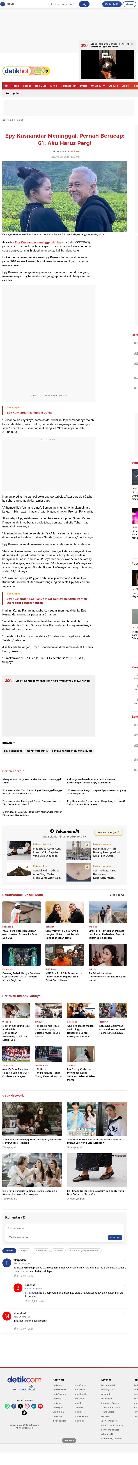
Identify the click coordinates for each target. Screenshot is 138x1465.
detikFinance (59, 1394)
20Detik (79, 1407)
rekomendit (107, 1434)
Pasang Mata (108, 1389)
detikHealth (81, 1394)
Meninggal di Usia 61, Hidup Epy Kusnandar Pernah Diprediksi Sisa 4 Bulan (32, 813)
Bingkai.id (106, 1416)
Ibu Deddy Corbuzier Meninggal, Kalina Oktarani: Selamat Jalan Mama (81, 1074)
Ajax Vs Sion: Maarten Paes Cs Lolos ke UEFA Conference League (15, 1073)
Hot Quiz (40, 85)
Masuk (129, 4)
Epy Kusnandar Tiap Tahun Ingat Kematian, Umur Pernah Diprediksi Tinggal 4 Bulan (47, 601)
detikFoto (80, 1412)
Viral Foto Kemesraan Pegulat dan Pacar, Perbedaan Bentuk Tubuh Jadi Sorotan (106, 934)
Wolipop (79, 1398)
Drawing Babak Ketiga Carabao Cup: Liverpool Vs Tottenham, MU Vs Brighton (21, 977)
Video (125, 85)
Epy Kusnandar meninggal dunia (37, 242)
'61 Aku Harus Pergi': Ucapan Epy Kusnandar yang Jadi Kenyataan (96, 792)
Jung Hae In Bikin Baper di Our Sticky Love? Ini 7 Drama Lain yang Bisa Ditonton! (95, 1141)
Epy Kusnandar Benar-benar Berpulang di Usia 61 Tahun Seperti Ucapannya (96, 803)
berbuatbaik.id (108, 1385)
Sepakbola (58, 1412)
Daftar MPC (112, 4)
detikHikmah (81, 1416)
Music (83, 85)
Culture (113, 85)
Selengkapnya (117, 895)
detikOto (57, 1416)
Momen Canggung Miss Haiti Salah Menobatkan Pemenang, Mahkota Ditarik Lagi (16, 1032)
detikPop (79, 1421)
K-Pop (53, 85)
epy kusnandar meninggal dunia (72, 750)
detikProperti (59, 1421)
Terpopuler (13, 93)
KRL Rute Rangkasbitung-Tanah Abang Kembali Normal (48, 1073)
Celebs (27, 85)
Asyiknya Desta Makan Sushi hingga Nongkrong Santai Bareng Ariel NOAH (80, 1031)
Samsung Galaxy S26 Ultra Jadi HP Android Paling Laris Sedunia (112, 1029)
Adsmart (105, 1394)
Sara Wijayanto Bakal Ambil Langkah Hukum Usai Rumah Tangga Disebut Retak (62, 934)
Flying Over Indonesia (112, 1425)
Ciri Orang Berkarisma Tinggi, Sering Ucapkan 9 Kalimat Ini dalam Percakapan (29, 1192)
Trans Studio (107, 1412)
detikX (78, 1403)
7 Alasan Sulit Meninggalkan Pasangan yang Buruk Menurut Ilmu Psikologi (31, 1141)
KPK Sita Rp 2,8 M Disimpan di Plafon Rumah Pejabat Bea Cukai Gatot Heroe (63, 977)
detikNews (58, 1385)
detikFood (80, 1389)
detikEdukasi (59, 1389)
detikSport (58, 1407)
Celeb (20, 119)
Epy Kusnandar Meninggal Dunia (29, 412)
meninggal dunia (37, 750)
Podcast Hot (69, 85)
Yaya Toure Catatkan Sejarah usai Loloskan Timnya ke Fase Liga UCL (19, 934)
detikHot (7, 119)
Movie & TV (98, 85)
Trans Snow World (110, 1407)
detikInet (57, 1398)
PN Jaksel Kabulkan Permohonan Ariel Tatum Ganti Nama (107, 977)
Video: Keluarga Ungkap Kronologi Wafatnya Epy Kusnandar (53, 680)
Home (15, 85)
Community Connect (111, 1438)
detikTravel (80, 1385)
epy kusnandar (13, 750)
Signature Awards (110, 1403)
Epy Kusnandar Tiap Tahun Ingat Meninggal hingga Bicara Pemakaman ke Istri (32, 792)
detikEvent (106, 1398)
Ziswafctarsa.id (109, 1421)
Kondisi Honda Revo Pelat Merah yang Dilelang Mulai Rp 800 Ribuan (47, 1031)
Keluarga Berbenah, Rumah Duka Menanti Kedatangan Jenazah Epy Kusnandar (91, 781)
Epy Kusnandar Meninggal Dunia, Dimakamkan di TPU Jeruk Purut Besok (31, 803)
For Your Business (110, 1430)
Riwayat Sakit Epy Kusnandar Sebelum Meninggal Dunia (31, 781)
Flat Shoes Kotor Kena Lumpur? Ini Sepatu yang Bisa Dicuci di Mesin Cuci (95, 1192)
